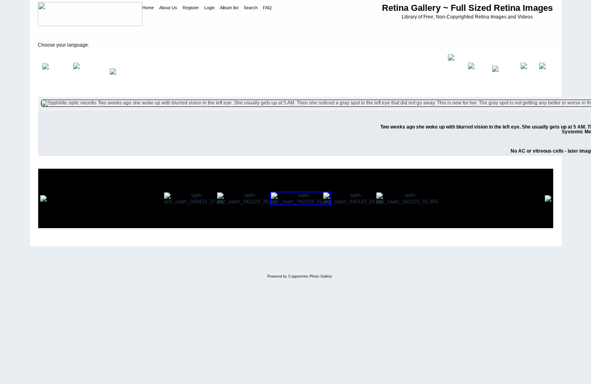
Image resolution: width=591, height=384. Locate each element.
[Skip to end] (544, 74)
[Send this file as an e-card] (454, 74)
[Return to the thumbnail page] (53, 74)
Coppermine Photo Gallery (310, 276)
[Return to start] (476, 74)
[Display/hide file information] (87, 74)
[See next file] (526, 74)
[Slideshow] (121, 74)
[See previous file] (502, 74)
